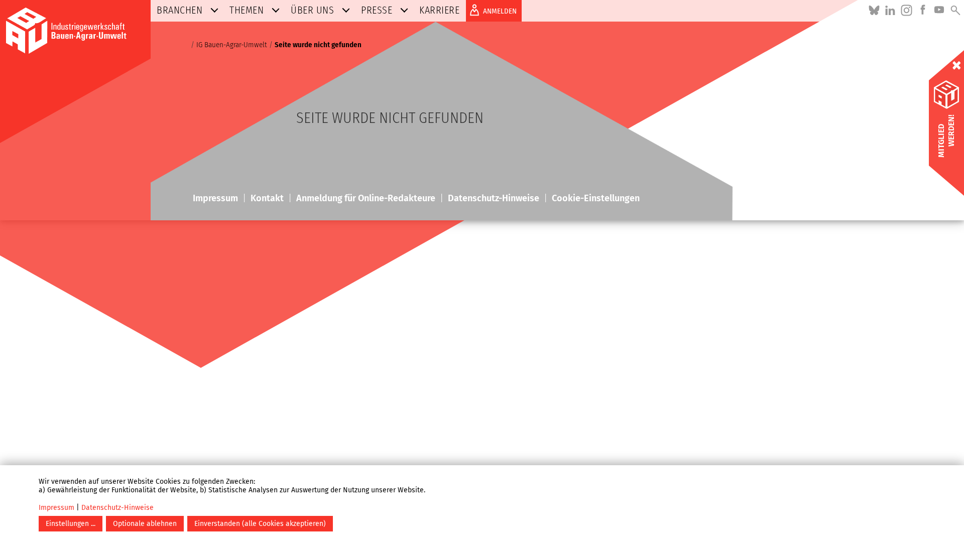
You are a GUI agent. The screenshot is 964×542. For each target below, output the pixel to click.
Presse (376, 10)
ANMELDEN (500, 11)
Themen (246, 10)
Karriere (439, 10)
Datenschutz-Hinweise (117, 507)
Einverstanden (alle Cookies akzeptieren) (260, 523)
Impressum (56, 507)
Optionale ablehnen (145, 523)
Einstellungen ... (70, 523)
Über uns (312, 10)
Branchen (179, 10)
